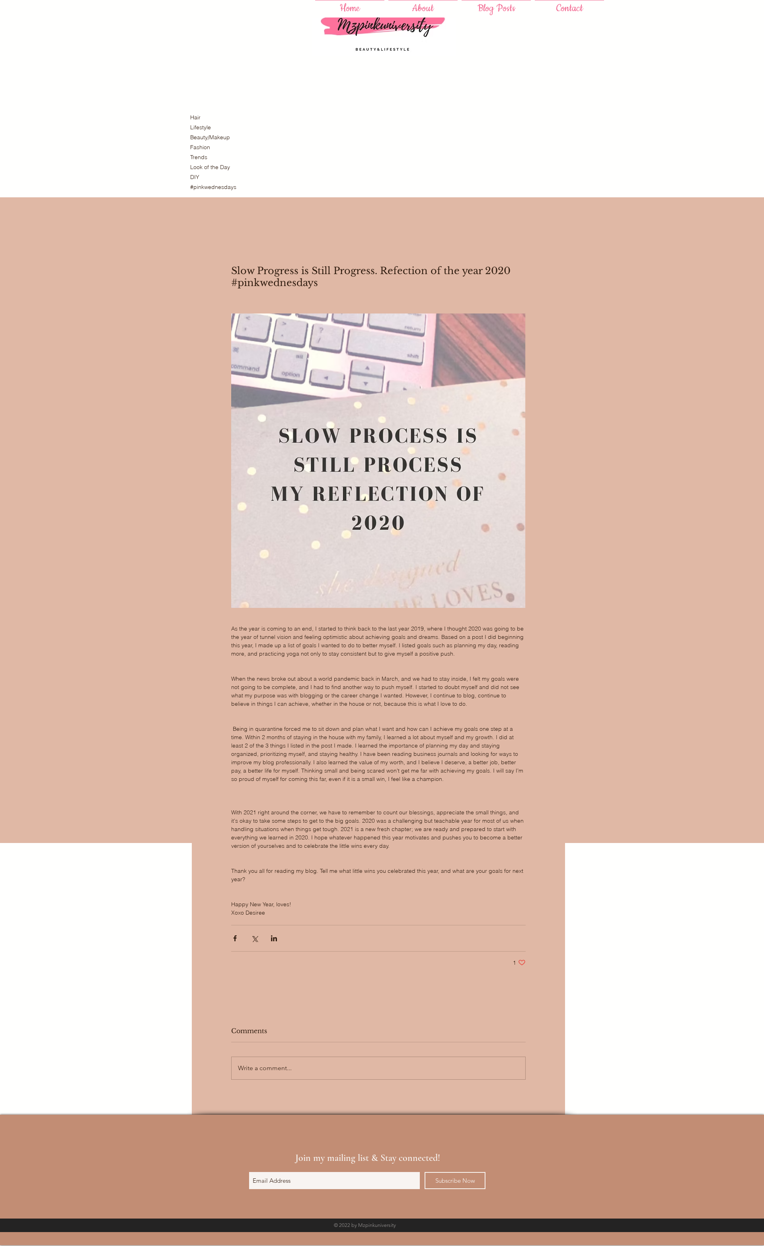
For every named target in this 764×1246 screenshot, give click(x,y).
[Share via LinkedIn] (274, 938)
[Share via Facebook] (235, 938)
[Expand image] (378, 460)
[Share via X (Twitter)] (254, 938)
